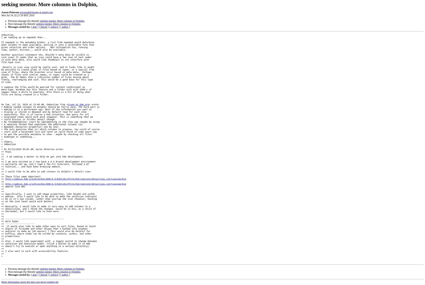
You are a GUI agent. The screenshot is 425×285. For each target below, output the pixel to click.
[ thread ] (43, 27)
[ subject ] (54, 27)
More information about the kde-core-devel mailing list (29, 282)
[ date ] (34, 27)
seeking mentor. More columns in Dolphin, (62, 21)
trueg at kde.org (78, 104)
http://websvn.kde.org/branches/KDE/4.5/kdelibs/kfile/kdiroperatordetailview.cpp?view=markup (65, 179)
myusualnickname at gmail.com (36, 12)
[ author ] (65, 27)
